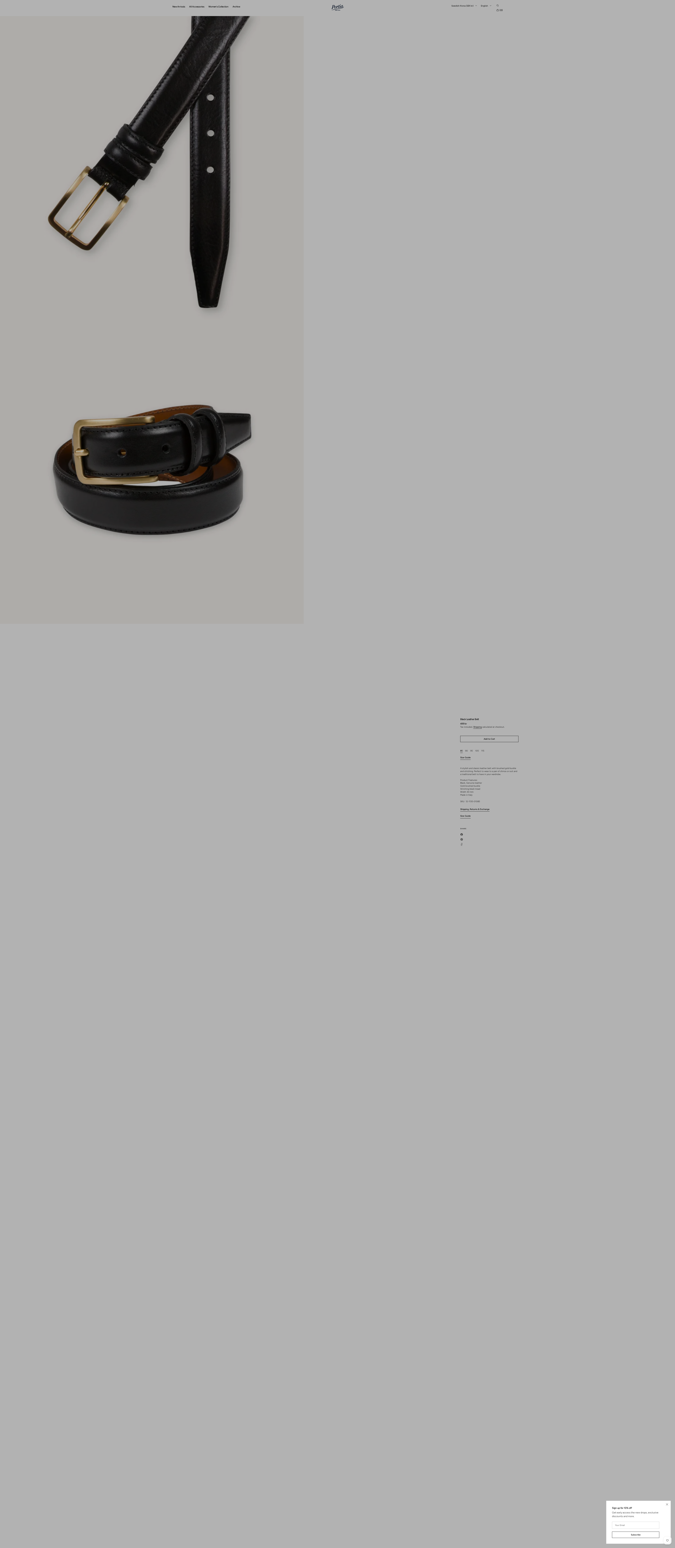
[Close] (667, 1504)
